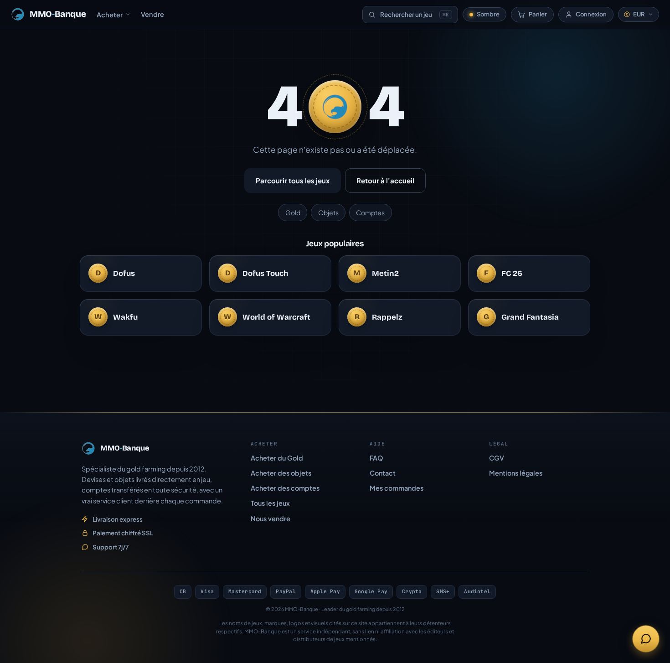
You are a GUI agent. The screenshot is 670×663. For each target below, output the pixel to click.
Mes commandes (396, 488)
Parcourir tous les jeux (293, 180)
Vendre (152, 14)
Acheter (110, 14)
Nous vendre (270, 518)
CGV (496, 458)
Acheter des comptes (285, 488)
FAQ (376, 458)
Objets (328, 212)
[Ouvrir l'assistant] (646, 639)
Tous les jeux (270, 503)
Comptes (370, 212)
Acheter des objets (281, 473)
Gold (292, 212)
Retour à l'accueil (385, 180)
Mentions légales (515, 473)
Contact (383, 473)
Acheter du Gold (277, 458)
